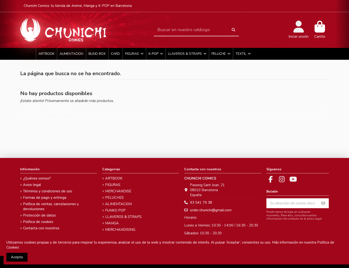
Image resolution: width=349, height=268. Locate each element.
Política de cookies (38, 221)
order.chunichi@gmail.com (210, 210)
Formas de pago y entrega (44, 197)
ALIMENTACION (118, 204)
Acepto (17, 257)
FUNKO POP (115, 210)
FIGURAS (112, 184)
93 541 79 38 (201, 202)
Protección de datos (39, 215)
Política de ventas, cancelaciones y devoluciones (51, 206)
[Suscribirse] (323, 203)
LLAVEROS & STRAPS (123, 216)
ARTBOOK (114, 178)
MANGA (112, 223)
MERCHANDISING (120, 229)
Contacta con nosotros (41, 228)
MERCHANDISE (118, 191)
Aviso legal (32, 184)
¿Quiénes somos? (37, 178)
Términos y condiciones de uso (47, 191)
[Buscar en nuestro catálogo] (233, 30)
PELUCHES (114, 197)
